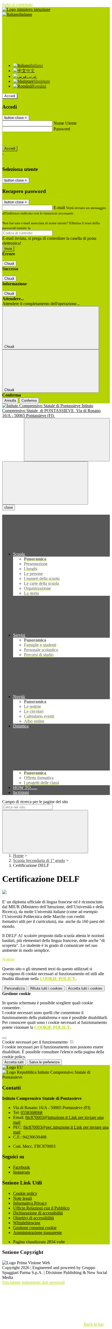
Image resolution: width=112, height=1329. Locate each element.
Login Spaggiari (43, 228)
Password (62, 129)
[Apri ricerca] (67, 439)
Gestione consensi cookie (35, 1227)
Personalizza (14, 988)
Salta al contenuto (17, 4)
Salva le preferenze (44, 1062)
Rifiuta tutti (46, 988)
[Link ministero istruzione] (26, 9)
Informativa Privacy (30, 1203)
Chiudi (9, 264)
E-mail (59, 207)
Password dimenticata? (21, 138)
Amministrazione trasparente (37, 1232)
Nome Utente (65, 123)
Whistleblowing (26, 1222)
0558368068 (31, 1112)
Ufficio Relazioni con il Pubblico (41, 1208)
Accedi (9, 96)
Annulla (10, 400)
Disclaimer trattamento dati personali (33, 1282)
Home (18, 855)
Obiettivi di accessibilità (33, 1218)
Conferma (29, 400)
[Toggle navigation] (45, 483)
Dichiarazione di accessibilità (38, 1213)
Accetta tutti (85, 988)
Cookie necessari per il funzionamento (35, 1042)
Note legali (22, 1198)
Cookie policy (25, 1193)
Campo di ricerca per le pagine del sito (35, 801)
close (8, 507)
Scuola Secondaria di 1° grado (39, 860)
